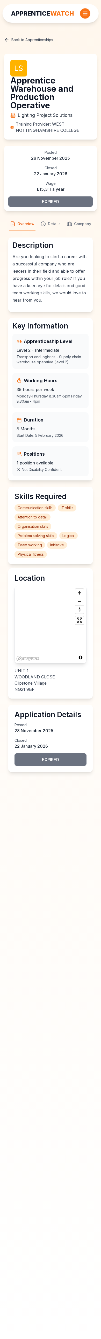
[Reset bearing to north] (79, 609)
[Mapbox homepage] (27, 659)
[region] (50, 624)
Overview (25, 223)
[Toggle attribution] (80, 657)
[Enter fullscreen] (79, 620)
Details (54, 223)
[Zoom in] (79, 593)
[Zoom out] (79, 601)
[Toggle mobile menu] (85, 13)
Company (82, 223)
